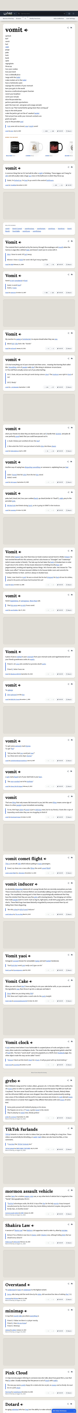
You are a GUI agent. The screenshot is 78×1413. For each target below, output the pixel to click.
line (44, 1203)
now (26, 126)
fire (12, 749)
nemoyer (13, 293)
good (17, 436)
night (41, 173)
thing (14, 802)
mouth (60, 247)
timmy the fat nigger (17, 786)
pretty (23, 1385)
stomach (30, 657)
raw (18, 989)
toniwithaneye (17, 1392)
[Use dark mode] (73, 13)
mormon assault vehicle (12, 1213)
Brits (63, 1235)
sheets (53, 446)
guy (21, 753)
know (24, 1323)
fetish (21, 260)
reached (11, 1144)
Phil (31, 993)
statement (27, 1290)
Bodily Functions (35, 19)
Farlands (25, 1144)
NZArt (12, 585)
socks (44, 664)
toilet (18, 77)
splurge (10, 690)
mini (31, 1196)
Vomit (7, 264)
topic (19, 1290)
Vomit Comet (17, 228)
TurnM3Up (13, 185)
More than (33, 601)
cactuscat (14, 1117)
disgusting (28, 467)
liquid (16, 777)
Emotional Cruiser (16, 817)
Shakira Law (8, 1242)
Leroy (9, 1294)
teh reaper (14, 482)
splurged (14, 695)
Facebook (61, 1053)
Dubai (34, 1235)
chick (25, 475)
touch (47, 1380)
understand (12, 1290)
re (9, 1380)
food (25, 280)
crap (17, 664)
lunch (36, 498)
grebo (7, 1117)
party (32, 659)
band (37, 1110)
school (16, 909)
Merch (69, 131)
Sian (8, 695)
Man (8, 254)
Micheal (10, 505)
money (54, 1385)
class (47, 374)
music (10, 1089)
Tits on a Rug (19, 914)
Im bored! (13, 348)
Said (39, 1137)
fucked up (17, 180)
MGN (12, 264)
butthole (30, 781)
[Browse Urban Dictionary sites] (9, 14)
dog (37, 475)
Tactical (10, 1203)
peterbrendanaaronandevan (19, 761)
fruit (8, 1053)
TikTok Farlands (9, 1148)
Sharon (10, 1060)
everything (33, 1316)
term (13, 1196)
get (26, 254)
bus (23, 695)
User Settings (70, 19)
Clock (30, 1060)
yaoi (23, 965)
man (12, 781)
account (16, 961)
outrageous (25, 601)
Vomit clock (8, 1065)
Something (12, 367)
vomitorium (41, 228)
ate (9, 126)
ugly (8, 777)
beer (57, 565)
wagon (26, 1196)
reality (55, 1380)
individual (15, 1409)
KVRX (22, 1213)
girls (35, 897)
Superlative (14, 601)
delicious (38, 810)
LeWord (14, 1330)
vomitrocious (29, 228)
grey (12, 131)
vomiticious (37, 231)
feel (67, 467)
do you (19, 1323)
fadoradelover (15, 451)
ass (30, 176)
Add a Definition (59, 19)
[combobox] (41, 14)
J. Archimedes (15, 387)
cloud (18, 1388)
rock (60, 1097)
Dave (9, 993)
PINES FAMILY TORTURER (23, 1148)
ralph (7, 47)
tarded (48, 961)
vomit (7, 131)
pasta (27, 810)
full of (21, 909)
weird (35, 1137)
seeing (18, 339)
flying (32, 868)
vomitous (51, 228)
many (40, 864)
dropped (50, 577)
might (31, 126)
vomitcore (26, 231)
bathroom (50, 180)
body (52, 562)
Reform (29, 1230)
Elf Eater (15, 1299)
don (33, 367)
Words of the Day (8, 19)
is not (12, 280)
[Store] (69, 13)
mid (8, 1047)
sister (39, 1294)
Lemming (13, 510)
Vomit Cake (8, 1001)
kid (13, 344)
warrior (56, 1203)
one (56, 339)
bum (40, 777)
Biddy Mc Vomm (15, 699)
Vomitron (61, 228)
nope (14, 288)
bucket (37, 113)
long (26, 1409)
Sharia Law (18, 1230)
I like (16, 344)
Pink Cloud (8, 1392)
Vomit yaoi (8, 970)
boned (14, 475)
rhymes (28, 746)
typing (37, 961)
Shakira (44, 1235)
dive (42, 446)
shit (6, 176)
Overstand (8, 1299)
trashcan (56, 374)
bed (38, 441)
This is (7, 864)
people (24, 367)
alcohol (58, 434)
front (69, 374)
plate (21, 810)
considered (18, 280)
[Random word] (64, 13)
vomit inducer (9, 914)
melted (19, 657)
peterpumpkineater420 (20, 1001)
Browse (18, 19)
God (27, 1110)
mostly (16, 1316)
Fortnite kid (26, 339)
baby (28, 250)
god (21, 121)
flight (48, 868)
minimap (7, 1330)
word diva (17, 1065)
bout (26, 180)
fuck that (14, 965)
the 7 (67, 1294)
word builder (14, 610)
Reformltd (17, 1242)
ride (19, 864)
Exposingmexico (18, 970)
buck (37, 1060)
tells (20, 1316)
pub (24, 577)
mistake (64, 1230)
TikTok (7, 1134)
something (36, 467)
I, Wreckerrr (21, 873)
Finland (67, 557)
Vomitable (16, 231)
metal (23, 1113)
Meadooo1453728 (16, 674)
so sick (23, 605)
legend (17, 557)
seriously (18, 746)
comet (44, 868)
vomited (17, 781)
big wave (14, 605)
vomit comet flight (10, 873)
